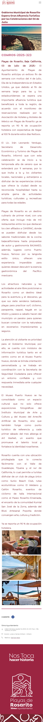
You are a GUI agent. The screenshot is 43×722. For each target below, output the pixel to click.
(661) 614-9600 (15, 637)
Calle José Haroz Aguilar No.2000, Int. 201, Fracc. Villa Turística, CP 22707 (21, 629)
